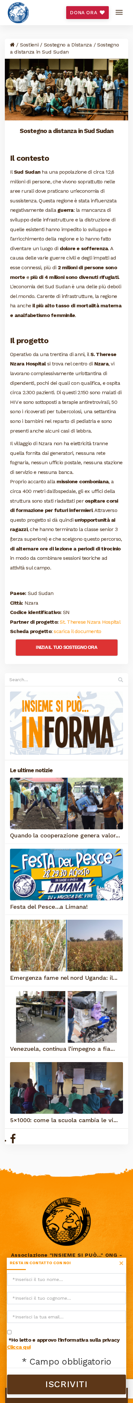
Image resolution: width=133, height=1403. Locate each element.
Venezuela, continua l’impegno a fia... (62, 1048)
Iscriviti (66, 1384)
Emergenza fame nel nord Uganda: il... (64, 977)
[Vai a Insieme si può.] (12, 45)
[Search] (120, 679)
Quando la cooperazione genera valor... (65, 835)
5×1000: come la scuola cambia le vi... (64, 1120)
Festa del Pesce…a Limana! (49, 906)
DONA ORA (84, 12)
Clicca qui (19, 1347)
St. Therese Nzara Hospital (90, 622)
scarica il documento (77, 631)
